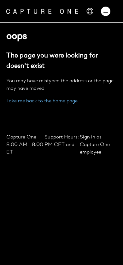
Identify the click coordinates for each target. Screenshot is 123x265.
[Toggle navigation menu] (106, 11)
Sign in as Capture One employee (95, 145)
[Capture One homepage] (49, 11)
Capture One (22, 137)
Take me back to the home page (42, 101)
